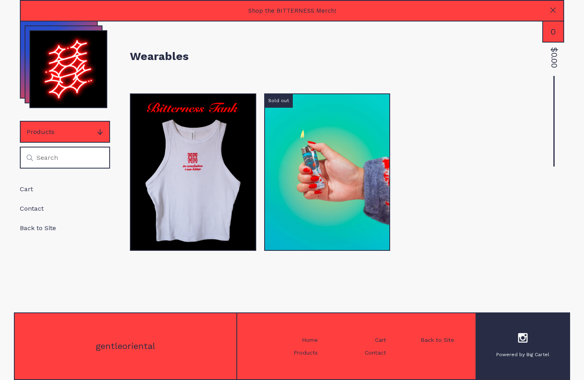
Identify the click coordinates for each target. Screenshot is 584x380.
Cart (26, 189)
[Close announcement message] (553, 11)
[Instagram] (523, 339)
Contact (32, 208)
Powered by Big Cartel (522, 354)
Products (40, 132)
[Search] (30, 157)
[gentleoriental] (68, 69)
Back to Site (38, 228)
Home (310, 340)
